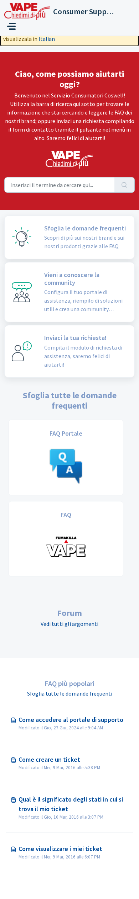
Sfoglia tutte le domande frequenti (69, 693)
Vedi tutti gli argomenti (69, 623)
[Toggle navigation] (11, 26)
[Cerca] (124, 185)
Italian (46, 38)
